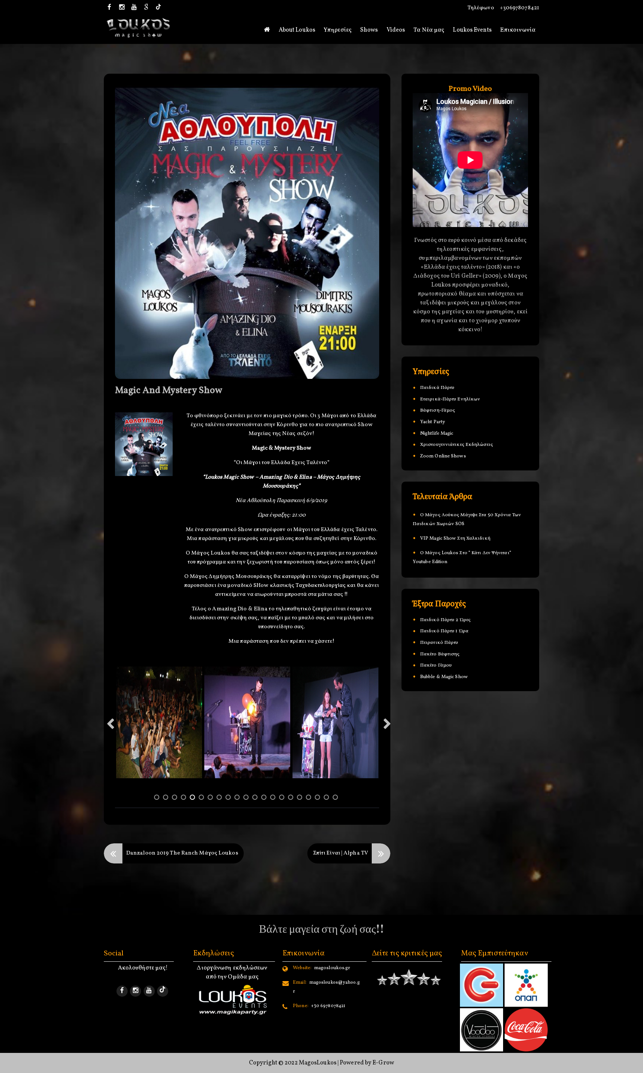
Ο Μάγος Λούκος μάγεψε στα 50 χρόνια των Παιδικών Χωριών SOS (467, 519)
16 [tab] (291, 798)
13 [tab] (265, 798)
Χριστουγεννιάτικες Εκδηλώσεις (456, 445)
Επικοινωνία (517, 30)
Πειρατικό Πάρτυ (439, 643)
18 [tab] (309, 798)
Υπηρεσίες (338, 30)
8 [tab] (220, 798)
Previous (110, 726)
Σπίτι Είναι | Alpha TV (340, 853)
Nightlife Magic (437, 434)
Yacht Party (432, 422)
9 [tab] (229, 798)
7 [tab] (211, 798)
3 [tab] (175, 798)
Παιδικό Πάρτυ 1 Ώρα (444, 632)
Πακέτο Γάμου (436, 666)
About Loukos (297, 30)
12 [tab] (256, 798)
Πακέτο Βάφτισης (440, 655)
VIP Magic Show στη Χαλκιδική (455, 538)
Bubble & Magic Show (444, 677)
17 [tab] (300, 798)
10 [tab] (238, 798)
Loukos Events (472, 30)
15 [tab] (283, 798)
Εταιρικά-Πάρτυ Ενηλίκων (450, 400)
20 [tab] (327, 798)
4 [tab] (184, 798)
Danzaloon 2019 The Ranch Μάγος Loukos (182, 853)
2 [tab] (166, 798)
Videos (396, 30)
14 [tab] (274, 798)
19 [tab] (318, 798)
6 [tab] (202, 798)
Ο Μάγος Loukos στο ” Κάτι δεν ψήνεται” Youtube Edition (462, 557)
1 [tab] (157, 798)
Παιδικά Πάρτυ (437, 388)
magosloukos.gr (321, 968)
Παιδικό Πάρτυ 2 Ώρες (445, 620)
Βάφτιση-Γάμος (437, 411)
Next (387, 726)
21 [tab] (336, 798)
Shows (369, 30)
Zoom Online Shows (443, 457)
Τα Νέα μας (428, 30)
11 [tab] (247, 798)
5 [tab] (193, 798)
